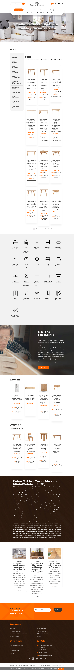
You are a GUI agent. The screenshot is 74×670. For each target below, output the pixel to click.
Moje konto (60, 3)
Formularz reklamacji (15, 631)
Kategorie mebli (15, 88)
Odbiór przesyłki (14, 636)
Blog (48, 13)
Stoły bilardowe (15, 97)
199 (52, 229)
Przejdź (37, 34)
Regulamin (13, 628)
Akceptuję (60, 668)
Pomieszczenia (27, 10)
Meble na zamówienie (24, 13)
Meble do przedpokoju (16, 76)
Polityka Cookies (41, 631)
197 (46, 229)
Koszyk (12, 653)
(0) (55, 4)
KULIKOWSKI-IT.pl (60, 665)
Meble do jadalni (15, 56)
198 (49, 229)
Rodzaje (52, 10)
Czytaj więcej (43, 367)
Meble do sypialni (15, 66)
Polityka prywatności (42, 633)
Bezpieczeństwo (41, 628)
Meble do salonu (15, 61)
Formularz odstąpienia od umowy (19, 633)
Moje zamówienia (14, 648)
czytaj (20, 590)
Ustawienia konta (14, 650)
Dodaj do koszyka (31, 102)
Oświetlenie (16, 92)
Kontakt (53, 13)
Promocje (33, 13)
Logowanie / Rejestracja (16, 645)
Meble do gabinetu (15, 71)
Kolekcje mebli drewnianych (40, 10)
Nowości (39, 13)
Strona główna (18, 10)
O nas (44, 13)
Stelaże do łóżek (15, 102)
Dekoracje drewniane (16, 107)
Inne (57, 10)
